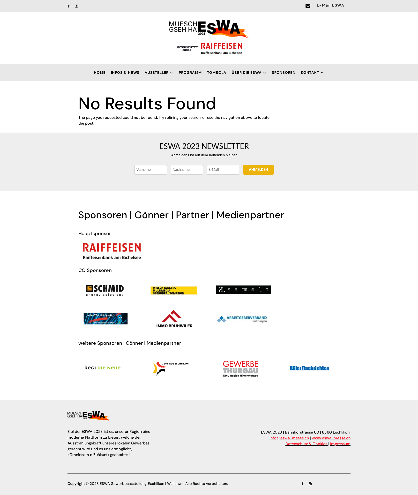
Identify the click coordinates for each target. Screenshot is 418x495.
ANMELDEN (258, 170)
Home (99, 73)
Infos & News (125, 73)
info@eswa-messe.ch (289, 438)
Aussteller (157, 73)
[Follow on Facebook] (69, 6)
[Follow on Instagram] (76, 6)
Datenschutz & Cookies (306, 443)
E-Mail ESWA (330, 5)
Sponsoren (284, 73)
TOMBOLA (217, 73)
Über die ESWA (246, 73)
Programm (190, 73)
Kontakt (310, 73)
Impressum (340, 443)
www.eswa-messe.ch (331, 438)
